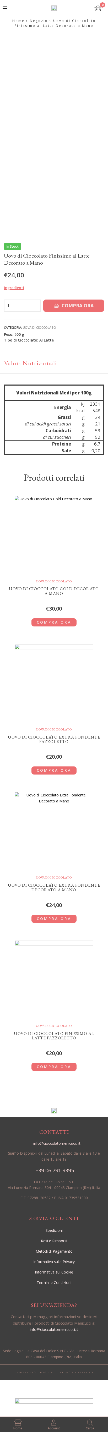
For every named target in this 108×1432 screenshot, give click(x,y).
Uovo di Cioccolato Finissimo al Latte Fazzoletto (54, 1035)
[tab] (54, 362)
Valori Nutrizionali (30, 363)
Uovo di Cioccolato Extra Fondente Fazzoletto (54, 739)
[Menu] (13, 8)
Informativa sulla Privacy (54, 1261)
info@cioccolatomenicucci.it (54, 1329)
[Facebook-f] (48, 1387)
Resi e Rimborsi (54, 1240)
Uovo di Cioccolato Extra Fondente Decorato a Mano (54, 887)
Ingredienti (14, 287)
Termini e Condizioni (54, 1282)
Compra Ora (78, 305)
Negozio (39, 21)
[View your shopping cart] (97, 8)
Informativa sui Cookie (54, 1272)
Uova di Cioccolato (39, 327)
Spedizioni (54, 1230)
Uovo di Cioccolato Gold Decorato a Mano (54, 591)
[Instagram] (60, 1387)
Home (18, 21)
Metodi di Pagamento (54, 1251)
